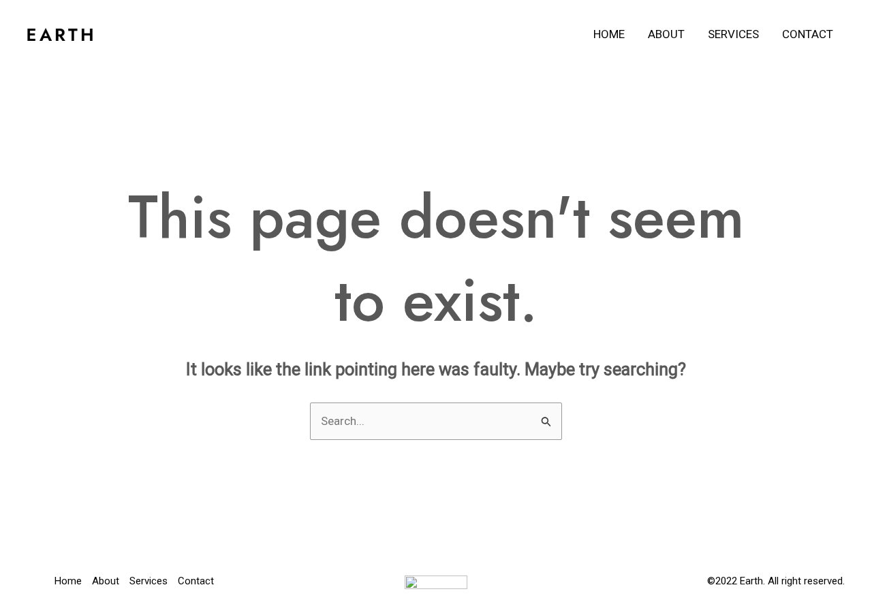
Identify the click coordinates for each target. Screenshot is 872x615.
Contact (807, 34)
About (666, 34)
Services (733, 34)
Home (609, 34)
